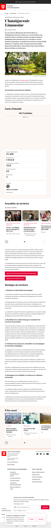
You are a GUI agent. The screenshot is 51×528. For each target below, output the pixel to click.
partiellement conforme (6, 510)
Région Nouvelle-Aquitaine (38, 472)
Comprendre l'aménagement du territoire (14, 473)
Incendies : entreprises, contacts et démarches (27, 1)
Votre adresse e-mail (19, 503)
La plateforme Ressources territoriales (15, 483)
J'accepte (41, 520)
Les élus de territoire (14, 480)
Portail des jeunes (36, 479)
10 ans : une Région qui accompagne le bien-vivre (12, 229)
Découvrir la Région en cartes (15, 487)
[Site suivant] (44, 442)
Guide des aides (35, 474)
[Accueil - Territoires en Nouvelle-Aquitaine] (3, 7)
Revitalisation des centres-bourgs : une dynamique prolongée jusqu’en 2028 (30, 229)
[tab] (24, 241)
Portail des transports (37, 481)
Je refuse (32, 520)
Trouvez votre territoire (15, 478)
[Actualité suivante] (44, 241)
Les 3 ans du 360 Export (29, 429)
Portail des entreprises (37, 477)
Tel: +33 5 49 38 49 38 (12, 462)
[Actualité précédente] (6, 241)
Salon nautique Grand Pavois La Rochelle (11, 430)
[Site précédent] (6, 442)
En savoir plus (9, 522)
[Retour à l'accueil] (4, 453)
